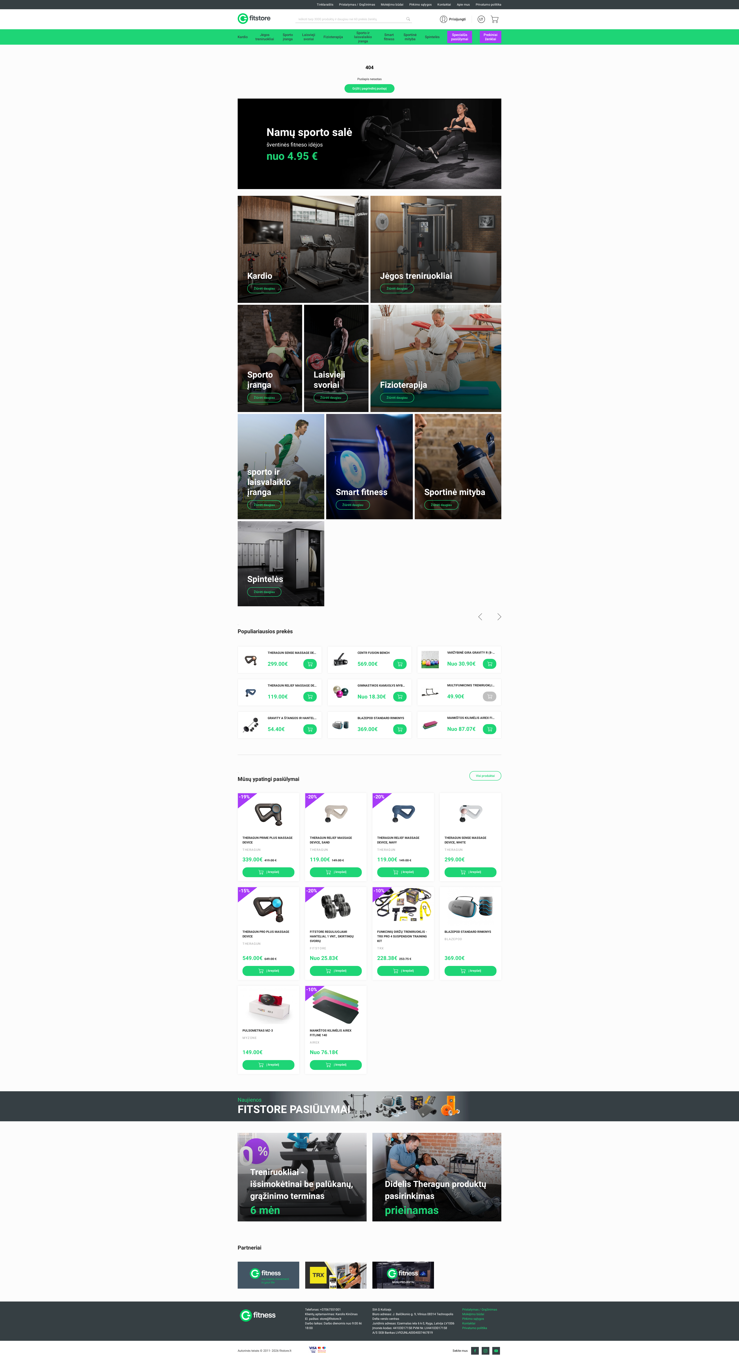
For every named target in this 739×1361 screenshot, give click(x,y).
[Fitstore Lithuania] (254, 19)
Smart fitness (362, 492)
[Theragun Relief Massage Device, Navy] (403, 812)
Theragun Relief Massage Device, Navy (299, 685)
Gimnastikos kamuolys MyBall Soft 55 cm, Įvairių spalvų (404, 685)
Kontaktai (444, 4)
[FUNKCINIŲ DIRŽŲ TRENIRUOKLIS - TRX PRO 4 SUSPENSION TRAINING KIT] (403, 906)
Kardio (259, 276)
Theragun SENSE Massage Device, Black (300, 653)
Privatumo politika (489, 4)
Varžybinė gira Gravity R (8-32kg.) (474, 652)
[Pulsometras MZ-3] (268, 1005)
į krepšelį (272, 872)
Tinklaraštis (325, 4)
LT (481, 19)
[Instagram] (485, 1351)
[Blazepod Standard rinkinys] (470, 906)
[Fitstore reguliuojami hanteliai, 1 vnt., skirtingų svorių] (335, 906)
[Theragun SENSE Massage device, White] (470, 812)
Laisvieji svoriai (329, 380)
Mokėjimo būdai (392, 4)
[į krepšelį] (310, 664)
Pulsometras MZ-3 (257, 1030)
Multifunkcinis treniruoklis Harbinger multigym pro (491, 685)
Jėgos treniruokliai (416, 276)
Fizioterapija (403, 385)
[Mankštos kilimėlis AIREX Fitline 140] (335, 1005)
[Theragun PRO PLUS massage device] (268, 906)
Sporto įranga (260, 380)
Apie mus (463, 4)
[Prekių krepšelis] (494, 19)
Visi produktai (485, 776)
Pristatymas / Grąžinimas (357, 4)
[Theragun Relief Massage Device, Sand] (335, 812)
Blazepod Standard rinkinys (381, 718)
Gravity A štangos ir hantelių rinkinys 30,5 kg (306, 718)
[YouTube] (496, 1351)
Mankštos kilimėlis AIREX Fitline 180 (477, 718)
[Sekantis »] (499, 617)
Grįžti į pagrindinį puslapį (369, 88)
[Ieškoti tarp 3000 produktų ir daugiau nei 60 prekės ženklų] (408, 19)
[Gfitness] (268, 1287)
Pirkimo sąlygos (420, 4)
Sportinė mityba (454, 492)
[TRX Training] (336, 1287)
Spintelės (265, 579)
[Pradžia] (259, 1323)
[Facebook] (475, 1351)
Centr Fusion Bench (374, 653)
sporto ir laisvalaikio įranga (269, 482)
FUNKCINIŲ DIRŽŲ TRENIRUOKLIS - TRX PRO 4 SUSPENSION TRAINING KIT (402, 936)
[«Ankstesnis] (480, 617)
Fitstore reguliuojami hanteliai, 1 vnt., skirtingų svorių (332, 936)
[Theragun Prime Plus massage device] (268, 812)
